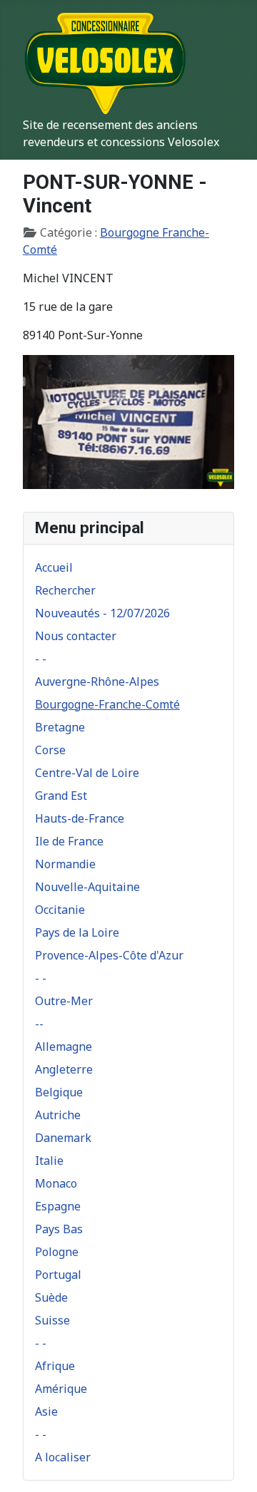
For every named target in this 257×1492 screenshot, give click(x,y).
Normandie (65, 864)
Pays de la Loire (77, 932)
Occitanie (60, 909)
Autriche (58, 1115)
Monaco (56, 1183)
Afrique (55, 1366)
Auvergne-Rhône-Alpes (97, 681)
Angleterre (64, 1069)
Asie (46, 1411)
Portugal (58, 1274)
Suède (51, 1297)
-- (39, 1023)
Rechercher (65, 590)
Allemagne (63, 1046)
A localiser (63, 1457)
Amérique (61, 1388)
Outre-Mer (64, 1001)
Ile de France (69, 841)
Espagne (58, 1206)
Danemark (63, 1138)
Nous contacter (75, 636)
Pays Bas (59, 1229)
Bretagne (60, 727)
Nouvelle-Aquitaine (87, 887)
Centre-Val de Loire (87, 773)
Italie (49, 1160)
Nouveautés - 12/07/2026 (102, 613)
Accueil (54, 567)
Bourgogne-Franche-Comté (107, 704)
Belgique (59, 1092)
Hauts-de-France (79, 818)
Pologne (57, 1252)
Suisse (52, 1320)
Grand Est (61, 795)
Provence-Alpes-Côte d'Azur (109, 955)
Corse (50, 750)
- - (40, 659)
